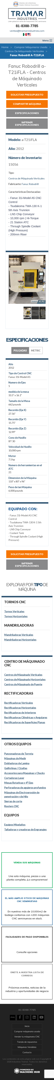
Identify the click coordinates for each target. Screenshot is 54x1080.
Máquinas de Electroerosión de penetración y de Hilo (21, 794)
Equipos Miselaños (14, 824)
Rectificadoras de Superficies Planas (24, 722)
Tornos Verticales (14, 611)
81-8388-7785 (27, 26)
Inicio (27, 1026)
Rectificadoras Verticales (18, 702)
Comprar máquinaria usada (30, 47)
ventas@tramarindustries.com (27, 30)
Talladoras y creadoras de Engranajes (25, 829)
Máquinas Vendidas (27, 1047)
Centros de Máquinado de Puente (23, 684)
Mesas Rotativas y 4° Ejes (18, 782)
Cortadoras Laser (14, 778)
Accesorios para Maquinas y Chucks (24, 773)
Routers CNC (11, 806)
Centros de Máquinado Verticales (24, 51)
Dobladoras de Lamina (16, 763)
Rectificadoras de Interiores (20, 712)
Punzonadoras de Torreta (18, 753)
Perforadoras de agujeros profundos (25, 787)
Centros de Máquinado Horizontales (25, 679)
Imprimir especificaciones (27, 123)
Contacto (27, 1052)
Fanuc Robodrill (30, 184)
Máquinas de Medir (15, 758)
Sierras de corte (13, 801)
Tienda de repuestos (27, 1042)
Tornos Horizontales (16, 616)
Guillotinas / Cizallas (15, 768)
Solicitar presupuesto (27, 94)
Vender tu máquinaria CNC (27, 1036)
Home (4, 47)
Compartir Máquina (27, 103)
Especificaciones (27, 113)
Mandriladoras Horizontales (20, 639)
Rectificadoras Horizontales (20, 707)
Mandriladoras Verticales (18, 634)
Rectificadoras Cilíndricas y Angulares (25, 717)
